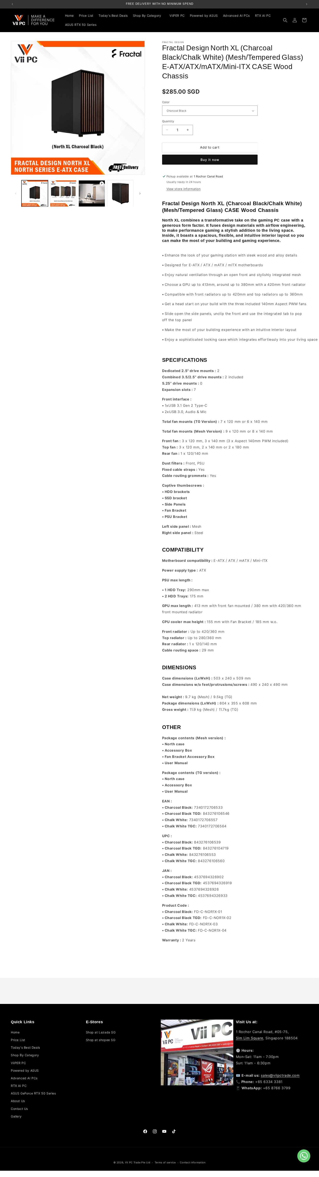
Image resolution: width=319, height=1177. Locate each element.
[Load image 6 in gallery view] (120, 193)
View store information (183, 189)
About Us (18, 1101)
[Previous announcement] (12, 4)
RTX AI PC (18, 1086)
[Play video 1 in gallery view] (92, 193)
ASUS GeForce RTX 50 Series (33, 1093)
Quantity (168, 121)
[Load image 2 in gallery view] (63, 193)
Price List (18, 1040)
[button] (148, 15)
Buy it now (210, 160)
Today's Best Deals (25, 1047)
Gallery (16, 1116)
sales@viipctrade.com (280, 1075)
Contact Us (19, 1109)
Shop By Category (25, 1055)
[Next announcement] (306, 4)
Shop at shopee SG (100, 1040)
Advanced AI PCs (24, 1078)
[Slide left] (15, 193)
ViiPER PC (18, 1063)
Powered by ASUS (25, 1070)
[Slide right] (140, 193)
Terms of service (165, 1162)
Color (166, 102)
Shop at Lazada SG (101, 1032)
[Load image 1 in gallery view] (34, 193)
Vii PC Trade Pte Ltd (137, 1162)
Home (15, 1032)
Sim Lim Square (249, 1038)
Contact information (192, 1162)
